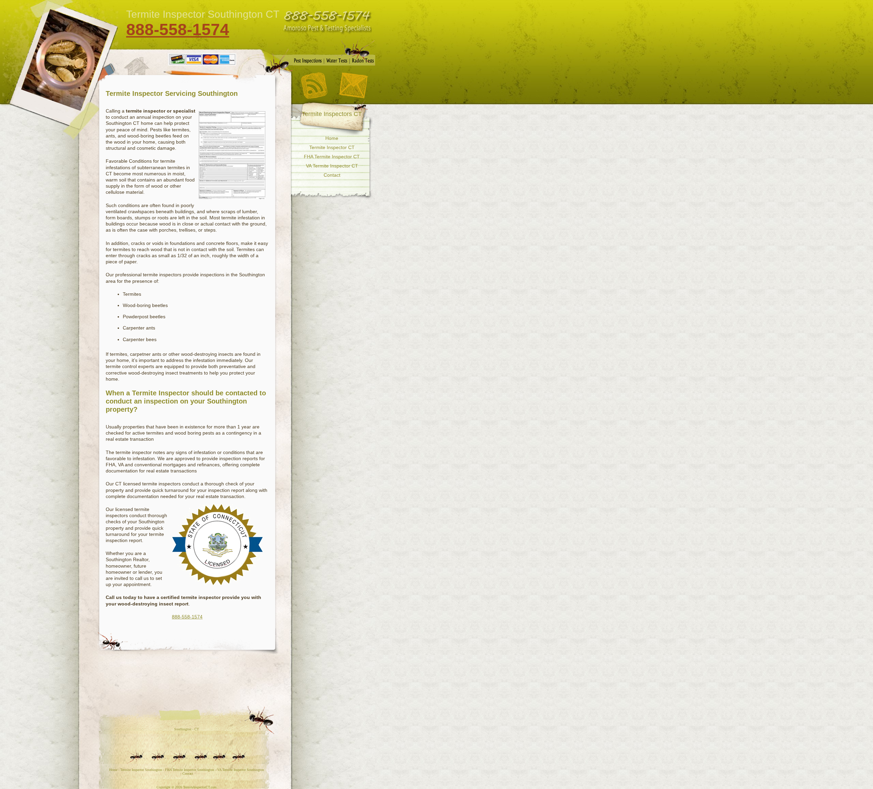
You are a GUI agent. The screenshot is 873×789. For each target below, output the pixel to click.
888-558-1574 (177, 29)
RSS (314, 85)
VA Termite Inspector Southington (240, 770)
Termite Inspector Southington (141, 770)
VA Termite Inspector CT (332, 166)
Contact (353, 85)
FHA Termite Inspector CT (332, 156)
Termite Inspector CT (332, 147)
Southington (182, 729)
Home (331, 138)
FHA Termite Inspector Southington (189, 770)
